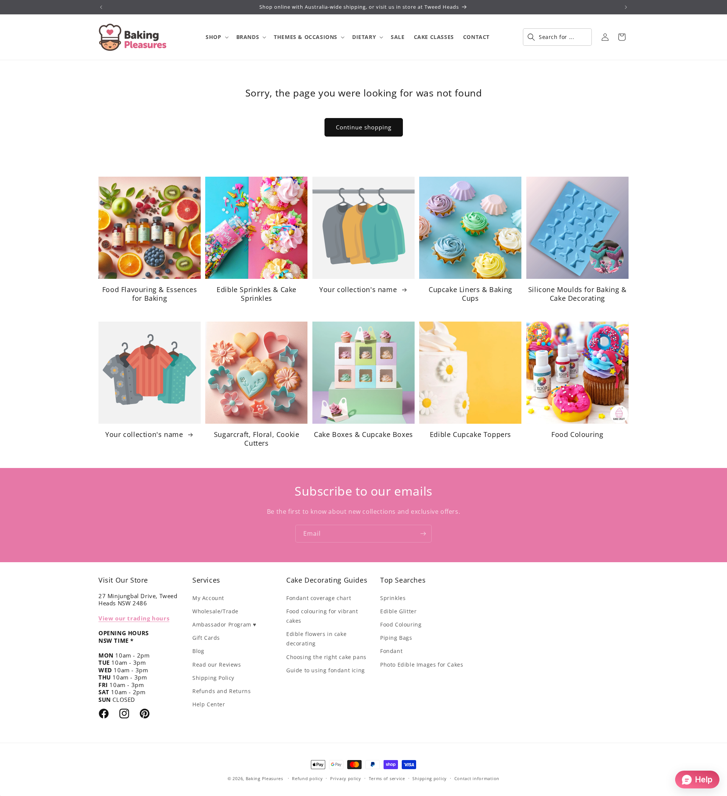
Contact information (476, 778)
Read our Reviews (216, 664)
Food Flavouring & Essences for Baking (149, 294)
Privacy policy (345, 778)
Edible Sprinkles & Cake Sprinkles (256, 294)
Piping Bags (396, 637)
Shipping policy (429, 778)
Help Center (208, 704)
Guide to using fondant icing (325, 670)
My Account (208, 598)
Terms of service (387, 778)
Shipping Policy (213, 677)
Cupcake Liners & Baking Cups (470, 294)
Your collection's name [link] (359, 289)
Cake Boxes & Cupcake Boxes (363, 434)
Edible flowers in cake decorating (316, 638)
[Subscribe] (423, 534)
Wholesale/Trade (215, 611)
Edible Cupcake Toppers (470, 434)
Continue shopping (364, 127)
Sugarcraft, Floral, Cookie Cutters (257, 439)
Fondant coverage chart (318, 598)
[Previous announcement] (101, 7)
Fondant (391, 651)
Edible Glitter (398, 611)
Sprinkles (393, 598)
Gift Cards (206, 637)
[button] (216, 37)
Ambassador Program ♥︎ (224, 624)
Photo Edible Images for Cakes (421, 664)
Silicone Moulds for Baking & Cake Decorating (577, 294)
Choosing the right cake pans (326, 657)
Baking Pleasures (264, 778)
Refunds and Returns (221, 691)
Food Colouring (577, 434)
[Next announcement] (626, 7)
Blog (198, 651)
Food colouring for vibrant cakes (322, 616)
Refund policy (307, 778)
